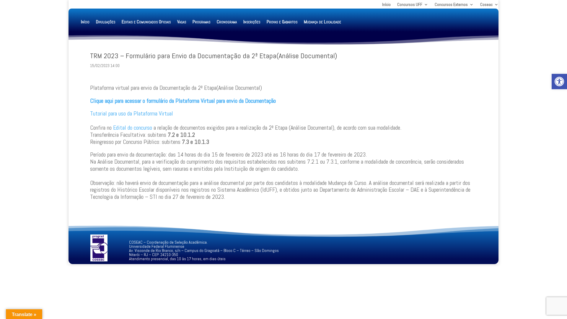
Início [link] (386, 4)
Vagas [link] (181, 22)
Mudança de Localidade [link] (322, 22)
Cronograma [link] (227, 22)
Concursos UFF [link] (409, 4)
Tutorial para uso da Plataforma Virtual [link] (131, 113)
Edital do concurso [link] (132, 127)
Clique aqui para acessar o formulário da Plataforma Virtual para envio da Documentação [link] (183, 101)
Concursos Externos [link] (451, 4)
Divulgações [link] (105, 22)
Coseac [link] (486, 4)
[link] (559, 81)
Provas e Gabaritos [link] (282, 22)
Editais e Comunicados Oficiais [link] (146, 22)
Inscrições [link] (251, 22)
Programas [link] (201, 22)
